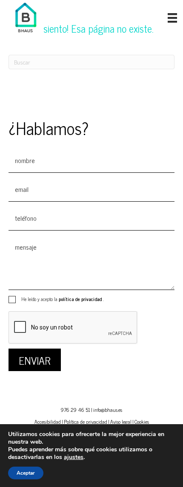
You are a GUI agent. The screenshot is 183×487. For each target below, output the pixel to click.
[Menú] (172, 17)
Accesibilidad (47, 421)
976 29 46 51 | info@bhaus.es (91, 409)
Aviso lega (120, 421)
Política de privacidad (85, 421)
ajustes (73, 457)
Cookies (141, 421)
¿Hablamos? (49, 128)
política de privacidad (81, 299)
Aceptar (26, 473)
